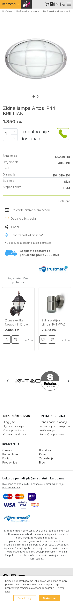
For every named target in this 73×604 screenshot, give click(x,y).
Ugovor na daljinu (14, 426)
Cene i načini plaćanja (54, 422)
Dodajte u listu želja (23, 218)
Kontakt (7, 458)
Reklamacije (47, 430)
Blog (42, 462)
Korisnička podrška (52, 434)
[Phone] (63, 4)
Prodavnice (9, 462)
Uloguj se (9, 422)
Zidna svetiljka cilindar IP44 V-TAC (54, 322)
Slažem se (49, 598)
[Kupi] (15, 339)
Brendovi (45, 450)
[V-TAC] (26, 381)
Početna (7, 11)
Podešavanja (25, 598)
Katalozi (44, 454)
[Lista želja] (6, 339)
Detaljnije (64, 201)
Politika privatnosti (14, 434)
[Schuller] (48, 381)
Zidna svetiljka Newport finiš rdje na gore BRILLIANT (17, 323)
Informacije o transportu (55, 426)
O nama (7, 450)
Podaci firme (10, 454)
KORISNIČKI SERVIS (16, 416)
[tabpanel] (36, 58)
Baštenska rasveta (27, 11)
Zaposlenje (46, 458)
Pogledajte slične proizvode (18, 280)
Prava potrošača (13, 430)
